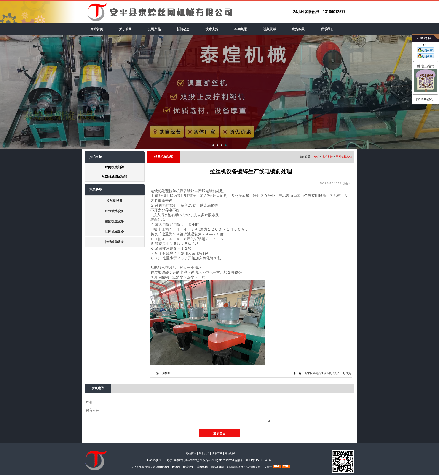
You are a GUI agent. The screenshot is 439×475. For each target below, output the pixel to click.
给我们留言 (428, 99)
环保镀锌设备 (114, 211)
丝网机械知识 (114, 167)
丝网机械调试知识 (114, 176)
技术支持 (212, 29)
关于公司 (125, 29)
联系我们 (327, 29)
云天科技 (266, 467)
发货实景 (298, 29)
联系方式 (216, 453)
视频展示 (269, 29)
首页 (316, 156)
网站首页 (96, 29)
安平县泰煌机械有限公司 (183, 460)
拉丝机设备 (115, 200)
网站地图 (230, 453)
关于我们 (203, 453)
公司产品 (154, 29)
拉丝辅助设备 (114, 242)
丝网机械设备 (114, 231)
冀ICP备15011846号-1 (260, 460)
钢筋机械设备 (114, 221)
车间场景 (240, 29)
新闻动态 (183, 29)
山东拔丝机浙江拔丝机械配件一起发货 (327, 373)
